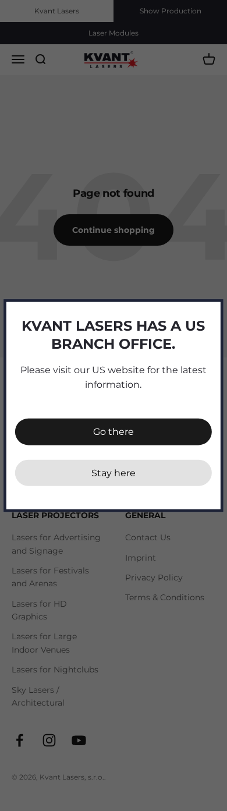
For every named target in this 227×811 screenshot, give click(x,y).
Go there (113, 431)
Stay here (113, 472)
